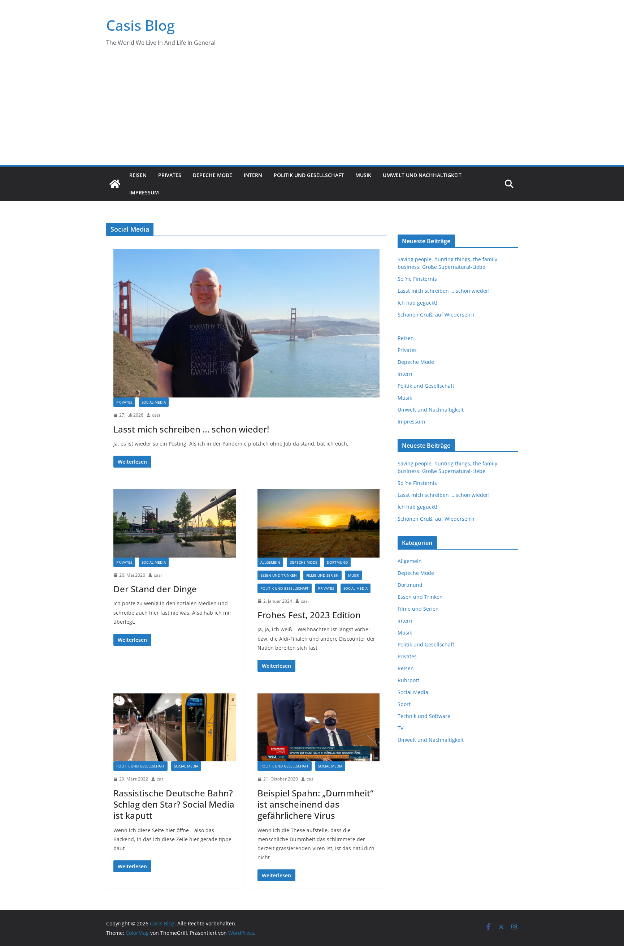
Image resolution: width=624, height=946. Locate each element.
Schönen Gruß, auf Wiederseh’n (436, 314)
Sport (404, 704)
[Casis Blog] (115, 184)
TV (400, 727)
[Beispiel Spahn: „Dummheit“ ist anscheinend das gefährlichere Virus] (318, 727)
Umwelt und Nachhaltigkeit (422, 175)
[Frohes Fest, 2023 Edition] (318, 523)
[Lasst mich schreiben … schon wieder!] (246, 323)
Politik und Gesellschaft (309, 175)
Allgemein (270, 562)
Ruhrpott (408, 680)
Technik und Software (424, 716)
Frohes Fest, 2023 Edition (309, 615)
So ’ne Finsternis (417, 278)
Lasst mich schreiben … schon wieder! (191, 429)
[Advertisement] (312, 111)
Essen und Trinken (278, 575)
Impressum (144, 192)
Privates (169, 175)
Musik (363, 175)
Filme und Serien (322, 575)
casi (156, 415)
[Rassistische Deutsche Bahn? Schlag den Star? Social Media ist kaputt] (174, 727)
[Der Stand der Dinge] (174, 523)
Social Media (154, 402)
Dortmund (337, 562)
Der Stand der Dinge (155, 589)
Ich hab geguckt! (417, 302)
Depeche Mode (212, 175)
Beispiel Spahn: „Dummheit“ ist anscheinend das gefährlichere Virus (315, 804)
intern (253, 175)
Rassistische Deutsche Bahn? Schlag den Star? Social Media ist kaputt (173, 804)
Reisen (138, 175)
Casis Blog (140, 25)
